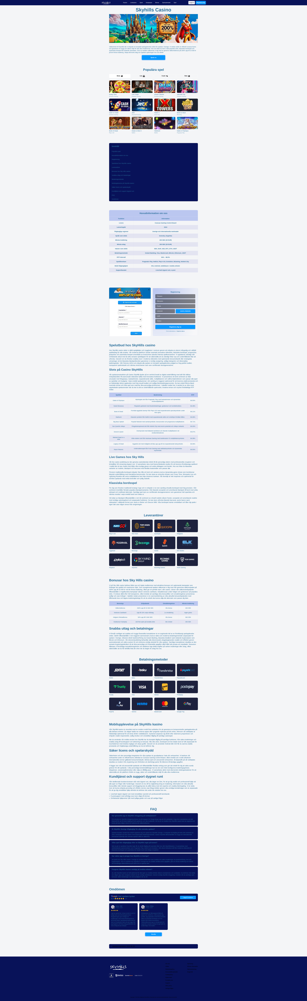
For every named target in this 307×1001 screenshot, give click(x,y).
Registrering (116, 159)
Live (141, 76)
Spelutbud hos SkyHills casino (121, 163)
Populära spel (116, 151)
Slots (186, 76)
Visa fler (153, 934)
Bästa (118, 76)
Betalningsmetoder (118, 179)
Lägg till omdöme (188, 897)
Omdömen (115, 199)
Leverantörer (116, 167)
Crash (163, 76)
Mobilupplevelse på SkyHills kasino (123, 183)
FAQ (113, 195)
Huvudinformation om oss (120, 155)
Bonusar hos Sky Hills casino (121, 171)
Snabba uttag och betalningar (121, 175)
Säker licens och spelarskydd (121, 187)
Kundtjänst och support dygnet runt (123, 191)
